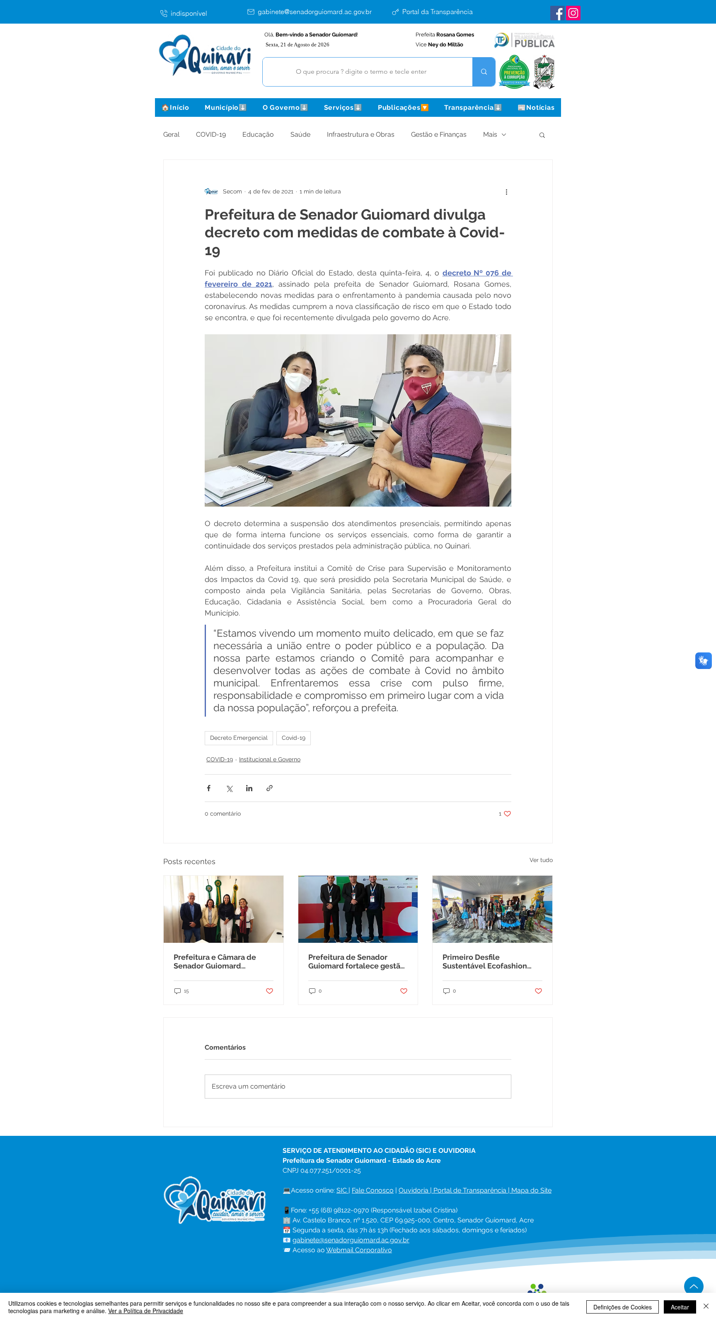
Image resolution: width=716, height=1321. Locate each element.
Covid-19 (293, 737)
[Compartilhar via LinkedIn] (249, 788)
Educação (258, 134)
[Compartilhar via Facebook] (209, 788)
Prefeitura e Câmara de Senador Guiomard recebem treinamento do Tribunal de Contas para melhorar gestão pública (219, 961)
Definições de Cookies (622, 1307)
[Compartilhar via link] (269, 788)
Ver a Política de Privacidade (145, 1311)
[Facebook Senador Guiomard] (557, 13)
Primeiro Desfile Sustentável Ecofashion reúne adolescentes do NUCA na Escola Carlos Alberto (485, 961)
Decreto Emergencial (239, 737)
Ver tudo (541, 860)
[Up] (694, 1286)
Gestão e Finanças (439, 134)
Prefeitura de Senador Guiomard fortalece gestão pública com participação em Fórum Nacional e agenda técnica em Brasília (356, 961)
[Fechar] (706, 1306)
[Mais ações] (506, 191)
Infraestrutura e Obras (360, 134)
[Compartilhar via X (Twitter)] (229, 788)
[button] (225, 107)
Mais (490, 134)
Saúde (300, 134)
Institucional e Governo (269, 759)
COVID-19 (211, 134)
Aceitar (680, 1307)
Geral (171, 134)
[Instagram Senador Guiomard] (573, 13)
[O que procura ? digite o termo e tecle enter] (483, 72)
